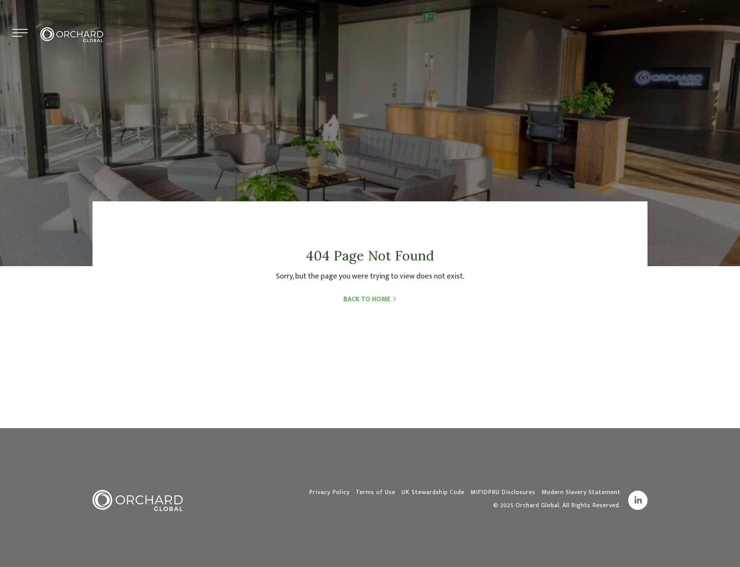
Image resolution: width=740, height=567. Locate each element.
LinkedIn (638, 500)
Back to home (366, 299)
